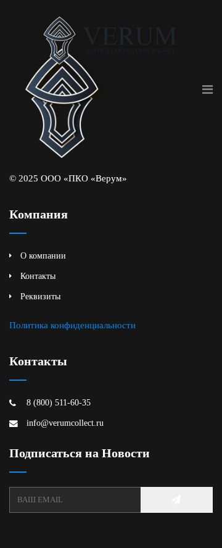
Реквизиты (40, 296)
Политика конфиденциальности (72, 325)
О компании (43, 255)
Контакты (38, 276)
